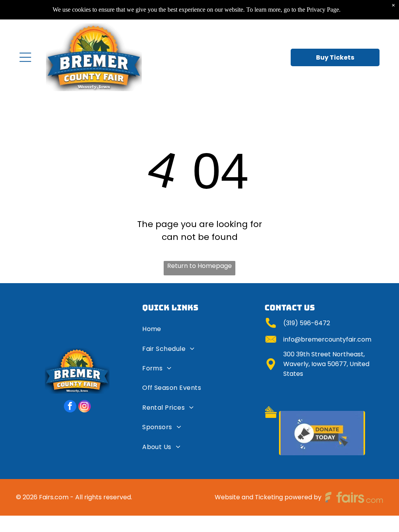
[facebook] (70, 407)
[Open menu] (25, 57)
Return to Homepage (199, 265)
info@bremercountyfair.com (327, 339)
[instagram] (84, 407)
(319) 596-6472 (306, 323)
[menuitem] (199, 332)
